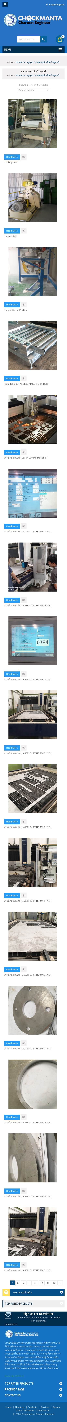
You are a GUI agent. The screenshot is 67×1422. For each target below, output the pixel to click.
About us (19, 1407)
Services (45, 1407)
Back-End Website (14, 1376)
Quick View (24, 157)
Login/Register (56, 4)
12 (54, 1283)
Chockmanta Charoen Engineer (37, 1414)
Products (32, 1407)
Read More (12, 157)
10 (42, 1283)
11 (48, 1283)
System (56, 1407)
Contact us (43, 1410)
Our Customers (26, 1410)
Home (10, 62)
